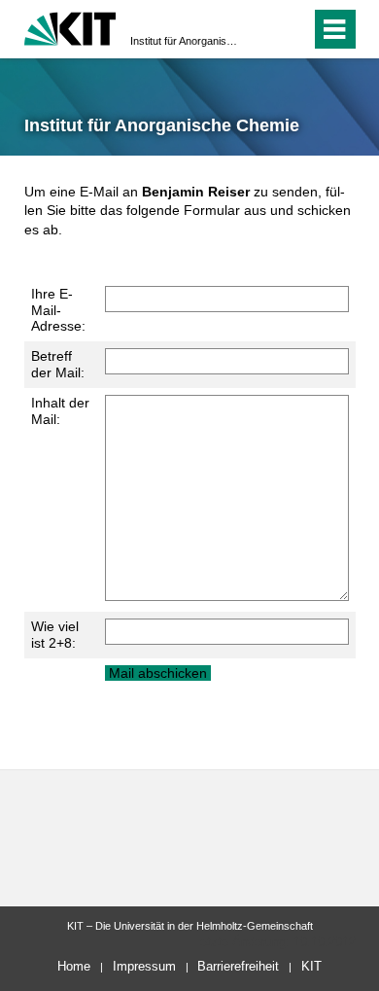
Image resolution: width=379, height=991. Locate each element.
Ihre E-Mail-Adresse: (58, 310)
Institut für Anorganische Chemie (183, 41)
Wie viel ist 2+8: (55, 635)
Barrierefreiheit (238, 966)
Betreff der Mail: (58, 364)
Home (73, 966)
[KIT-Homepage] (70, 27)
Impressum (144, 966)
